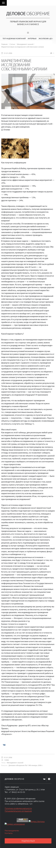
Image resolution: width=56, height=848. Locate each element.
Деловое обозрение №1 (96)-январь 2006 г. (26, 765)
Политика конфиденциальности (18, 808)
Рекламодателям (12, 830)
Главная (4, 44)
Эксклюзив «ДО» (46, 38)
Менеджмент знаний (25, 44)
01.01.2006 (8, 53)
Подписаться (28, 841)
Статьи (12, 44)
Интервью (32, 38)
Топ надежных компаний (14, 38)
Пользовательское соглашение (18, 811)
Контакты (9, 833)
